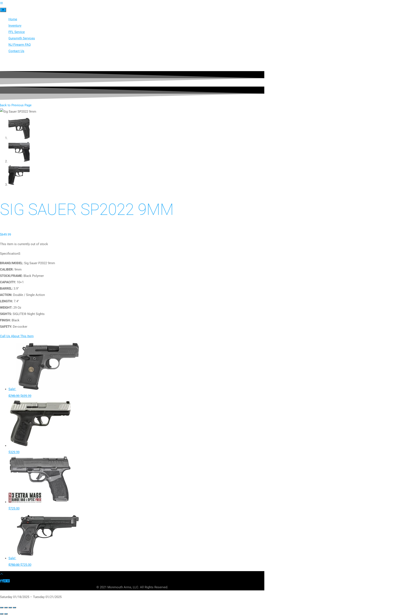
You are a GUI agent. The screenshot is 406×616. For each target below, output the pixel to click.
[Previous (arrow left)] (1, 614)
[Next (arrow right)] (6, 614)
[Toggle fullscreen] (6, 607)
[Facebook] (1, 581)
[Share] (10, 607)
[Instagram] (6, 581)
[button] (16, 105)
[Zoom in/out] (1, 607)
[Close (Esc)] (14, 607)
